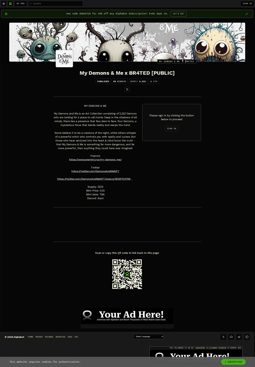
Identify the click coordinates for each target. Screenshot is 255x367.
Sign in (247, 3)
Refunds (49, 337)
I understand (233, 361)
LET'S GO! (178, 13)
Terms (30, 337)
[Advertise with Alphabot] (127, 315)
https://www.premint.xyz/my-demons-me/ (95, 159)
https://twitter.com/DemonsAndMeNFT (95, 171)
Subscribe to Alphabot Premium (210, 348)
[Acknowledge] (246, 14)
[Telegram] (239, 337)
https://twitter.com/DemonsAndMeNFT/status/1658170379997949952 (95, 179)
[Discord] (231, 337)
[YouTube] (247, 337)
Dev (76, 337)
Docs (70, 337)
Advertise (61, 337)
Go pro (20, 3)
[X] (127, 89)
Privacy (39, 337)
